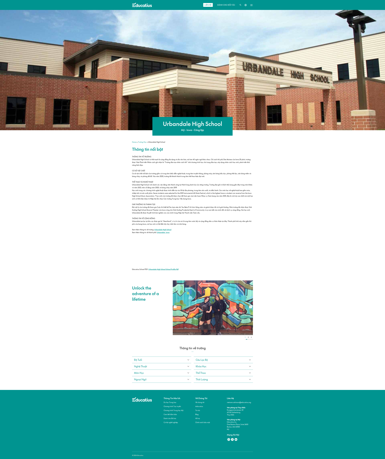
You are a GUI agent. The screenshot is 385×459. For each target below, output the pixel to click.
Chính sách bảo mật (202, 422)
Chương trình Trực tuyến (172, 406)
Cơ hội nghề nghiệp (171, 422)
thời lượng (202, 379)
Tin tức (197, 410)
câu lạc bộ (202, 360)
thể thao (201, 373)
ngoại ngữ (140, 379)
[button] (250, 307)
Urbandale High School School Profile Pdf (163, 269)
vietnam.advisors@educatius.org (239, 402)
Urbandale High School (162, 229)
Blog (197, 414)
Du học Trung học (170, 402)
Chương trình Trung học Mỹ (173, 410)
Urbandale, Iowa (163, 232)
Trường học (142, 142)
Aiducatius (199, 406)
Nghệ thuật (140, 366)
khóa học (201, 366)
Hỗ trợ (197, 418)
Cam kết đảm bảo (170, 414)
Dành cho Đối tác (170, 418)
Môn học (139, 373)
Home (134, 142)
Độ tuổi (138, 360)
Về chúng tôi (199, 402)
